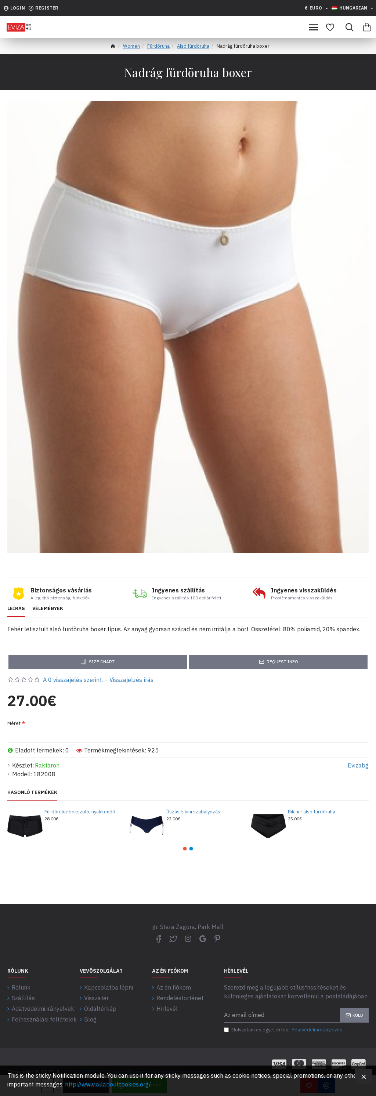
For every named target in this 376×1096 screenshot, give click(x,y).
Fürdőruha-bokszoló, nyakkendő (79, 812)
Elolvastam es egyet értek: (286, 1030)
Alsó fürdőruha (193, 46)
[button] (185, 848)
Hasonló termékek (32, 792)
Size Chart (102, 661)
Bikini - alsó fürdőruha (311, 812)
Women (131, 46)
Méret (14, 723)
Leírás (16, 608)
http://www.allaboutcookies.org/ (108, 1084)
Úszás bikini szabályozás (193, 812)
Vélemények (47, 608)
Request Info (282, 661)
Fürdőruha (158, 46)
